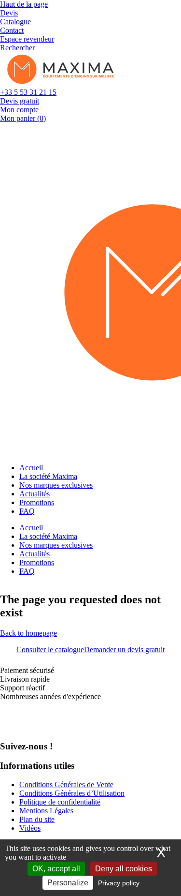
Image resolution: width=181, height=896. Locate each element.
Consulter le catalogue (50, 649)
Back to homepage (28, 633)
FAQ (27, 511)
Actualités (34, 494)
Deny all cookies (123, 869)
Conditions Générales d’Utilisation (72, 793)
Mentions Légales (46, 810)
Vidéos (30, 828)
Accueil (31, 467)
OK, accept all (56, 869)
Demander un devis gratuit (124, 649)
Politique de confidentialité (59, 802)
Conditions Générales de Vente (66, 784)
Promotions (36, 502)
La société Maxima (48, 476)
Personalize (67, 883)
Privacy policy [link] (118, 883)
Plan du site (37, 819)
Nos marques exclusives (56, 485)
